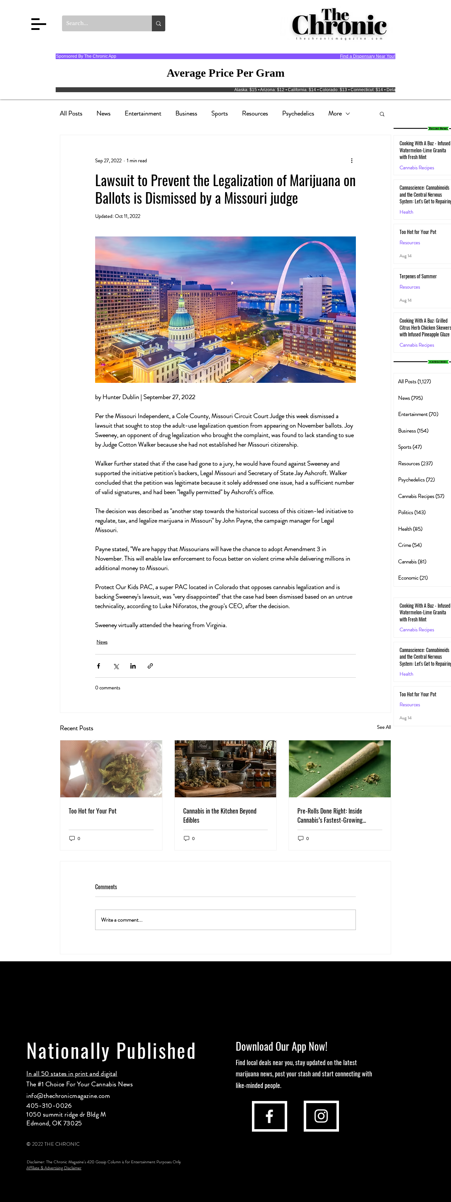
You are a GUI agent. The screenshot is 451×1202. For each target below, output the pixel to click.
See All (384, 726)
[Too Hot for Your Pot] (111, 768)
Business (186, 113)
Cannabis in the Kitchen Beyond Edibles (220, 815)
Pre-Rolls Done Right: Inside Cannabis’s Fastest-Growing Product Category (330, 815)
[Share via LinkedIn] (133, 666)
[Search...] (158, 23)
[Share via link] (150, 666)
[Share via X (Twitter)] (115, 666)
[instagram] (321, 1116)
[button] (38, 24)
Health (406, 212)
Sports (219, 113)
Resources (255, 113)
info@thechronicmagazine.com (68, 1095)
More (335, 113)
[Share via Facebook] (98, 666)
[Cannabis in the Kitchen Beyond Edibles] (226, 768)
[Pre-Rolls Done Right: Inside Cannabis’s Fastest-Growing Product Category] (340, 768)
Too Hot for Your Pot (93, 810)
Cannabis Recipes (417, 630)
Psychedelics (298, 113)
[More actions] (351, 160)
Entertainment (143, 113)
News (104, 113)
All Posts (71, 113)
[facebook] (269, 1116)
